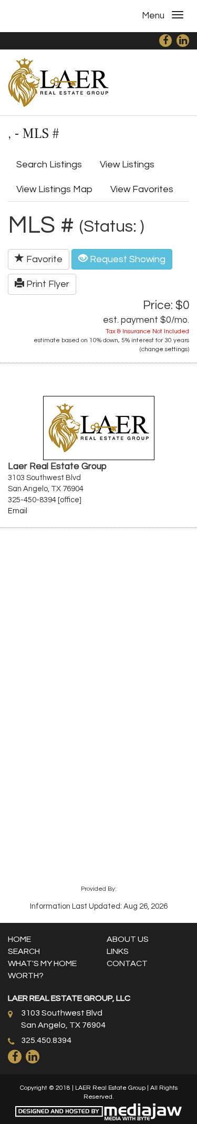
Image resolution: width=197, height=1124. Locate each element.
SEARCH (24, 951)
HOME (19, 939)
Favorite (43, 259)
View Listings (127, 165)
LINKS (118, 951)
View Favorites (141, 189)
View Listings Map (54, 189)
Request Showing (126, 259)
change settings (164, 349)
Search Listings (49, 165)
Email (17, 511)
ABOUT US (128, 939)
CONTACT (127, 963)
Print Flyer (46, 284)
